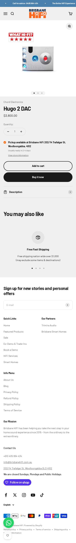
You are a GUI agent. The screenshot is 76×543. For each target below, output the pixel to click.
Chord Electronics (13, 101)
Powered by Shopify (33, 525)
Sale (6, 337)
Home (7, 325)
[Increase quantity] (21, 131)
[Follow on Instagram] (24, 495)
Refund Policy (11, 398)
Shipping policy (61, 529)
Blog (6, 385)
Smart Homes (11, 362)
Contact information (12, 532)
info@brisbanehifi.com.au (18, 462)
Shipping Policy (12, 404)
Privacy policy (25, 529)
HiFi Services (11, 355)
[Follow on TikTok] (42, 495)
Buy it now (38, 177)
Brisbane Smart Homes (54, 331)
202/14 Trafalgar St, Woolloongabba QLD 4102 (28, 468)
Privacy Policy (11, 392)
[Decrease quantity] (8, 131)
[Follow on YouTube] (33, 495)
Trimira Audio (49, 325)
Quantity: (8, 124)
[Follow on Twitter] (15, 495)
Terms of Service (13, 410)
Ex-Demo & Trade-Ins (15, 343)
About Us (9, 379)
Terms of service (43, 529)
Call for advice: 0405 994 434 (24, 3)
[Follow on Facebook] (6, 495)
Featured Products (14, 331)
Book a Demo (11, 349)
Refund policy (10, 529)
